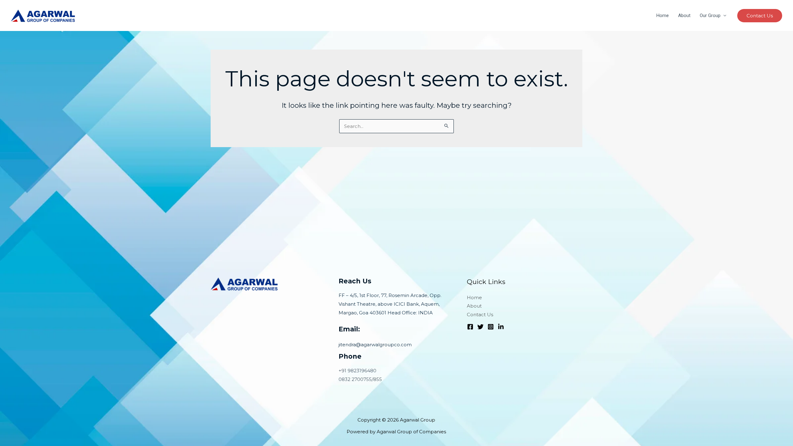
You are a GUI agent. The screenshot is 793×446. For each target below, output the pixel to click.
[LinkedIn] (500, 326)
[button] (759, 15)
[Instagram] (490, 326)
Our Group (710, 15)
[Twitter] (480, 326)
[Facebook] (470, 326)
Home (662, 15)
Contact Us (480, 314)
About (684, 15)
